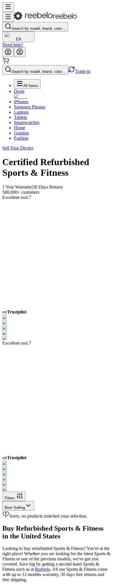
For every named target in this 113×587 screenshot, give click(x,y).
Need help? (12, 44)
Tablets (20, 117)
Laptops (21, 112)
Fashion (21, 138)
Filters (10, 498)
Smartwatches (26, 122)
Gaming (21, 132)
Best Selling (15, 507)
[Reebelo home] (45, 18)
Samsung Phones (29, 106)
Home (19, 127)
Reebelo (42, 569)
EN (18, 39)
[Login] (8, 52)
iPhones (21, 101)
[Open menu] (8, 7)
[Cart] (5, 62)
